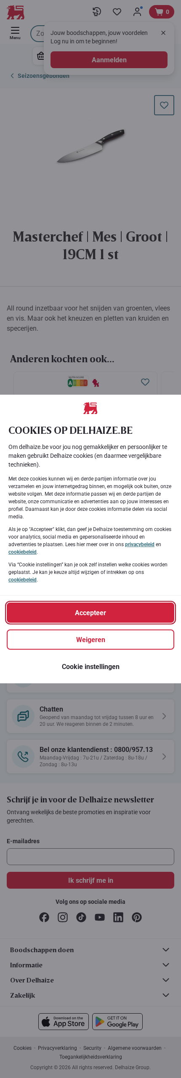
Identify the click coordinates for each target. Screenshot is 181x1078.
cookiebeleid (22, 552)
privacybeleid (139, 544)
